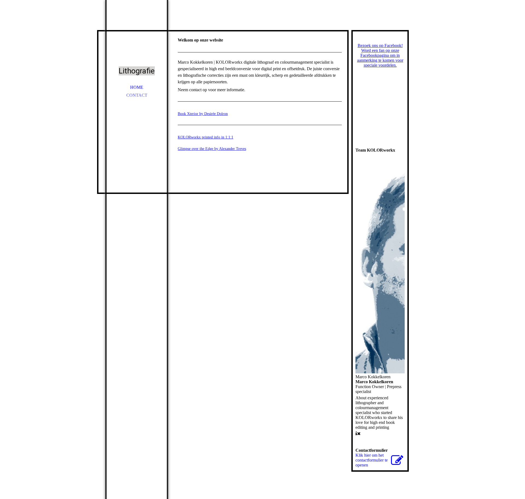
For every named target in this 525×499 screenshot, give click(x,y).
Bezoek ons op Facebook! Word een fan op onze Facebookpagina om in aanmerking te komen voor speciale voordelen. (380, 55)
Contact (136, 95)
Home (136, 87)
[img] (137, 38)
